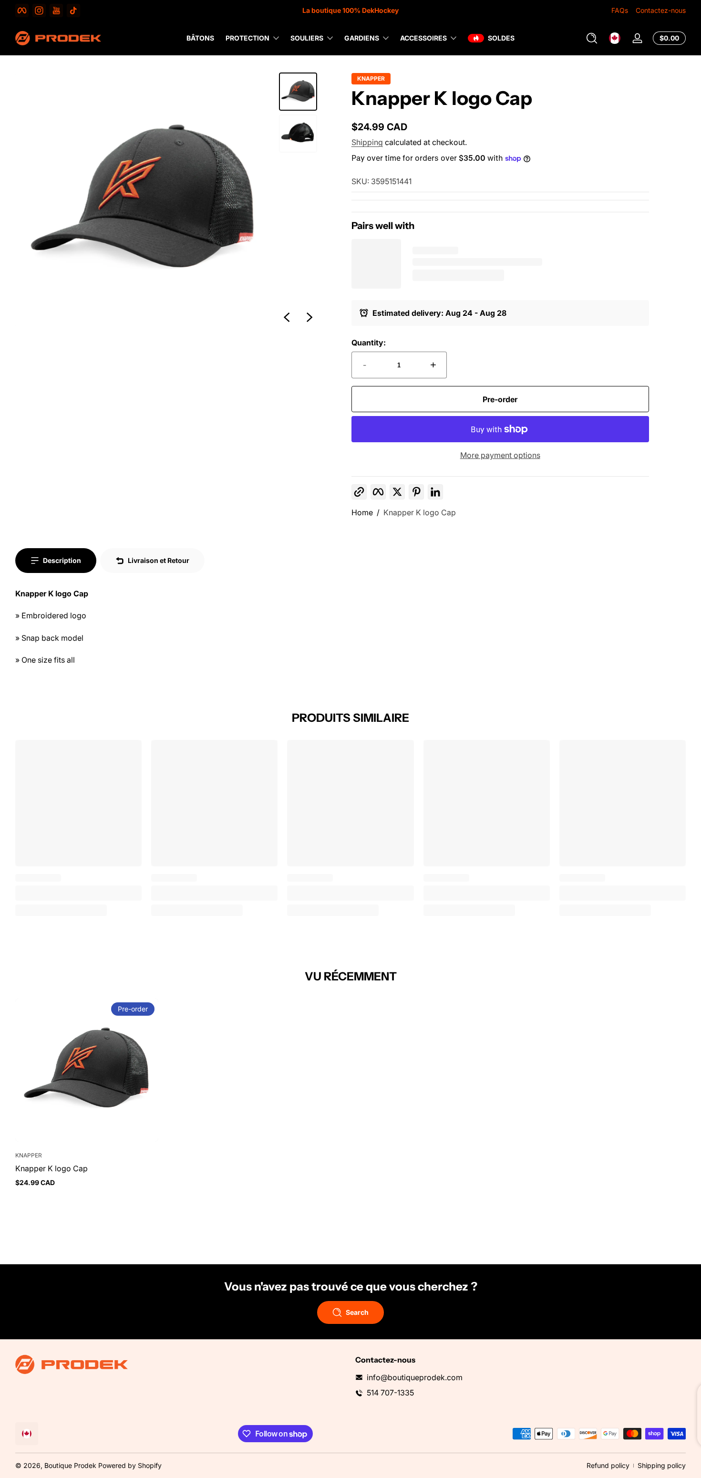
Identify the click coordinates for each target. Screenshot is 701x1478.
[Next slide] (309, 317)
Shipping (367, 142)
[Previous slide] (286, 317)
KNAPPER (371, 79)
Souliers (306, 38)
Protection (247, 38)
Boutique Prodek (70, 1465)
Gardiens (361, 38)
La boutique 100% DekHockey (350, 10)
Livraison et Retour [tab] (158, 560)
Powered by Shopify (130, 1465)
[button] (591, 38)
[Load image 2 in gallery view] (298, 133)
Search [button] (357, 1312)
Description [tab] (62, 560)
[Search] (592, 38)
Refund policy (608, 1465)
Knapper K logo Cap (419, 512)
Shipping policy (662, 1465)
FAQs (619, 10)
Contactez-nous (661, 10)
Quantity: (368, 342)
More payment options (500, 455)
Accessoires (423, 38)
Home (362, 512)
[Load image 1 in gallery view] (298, 92)
